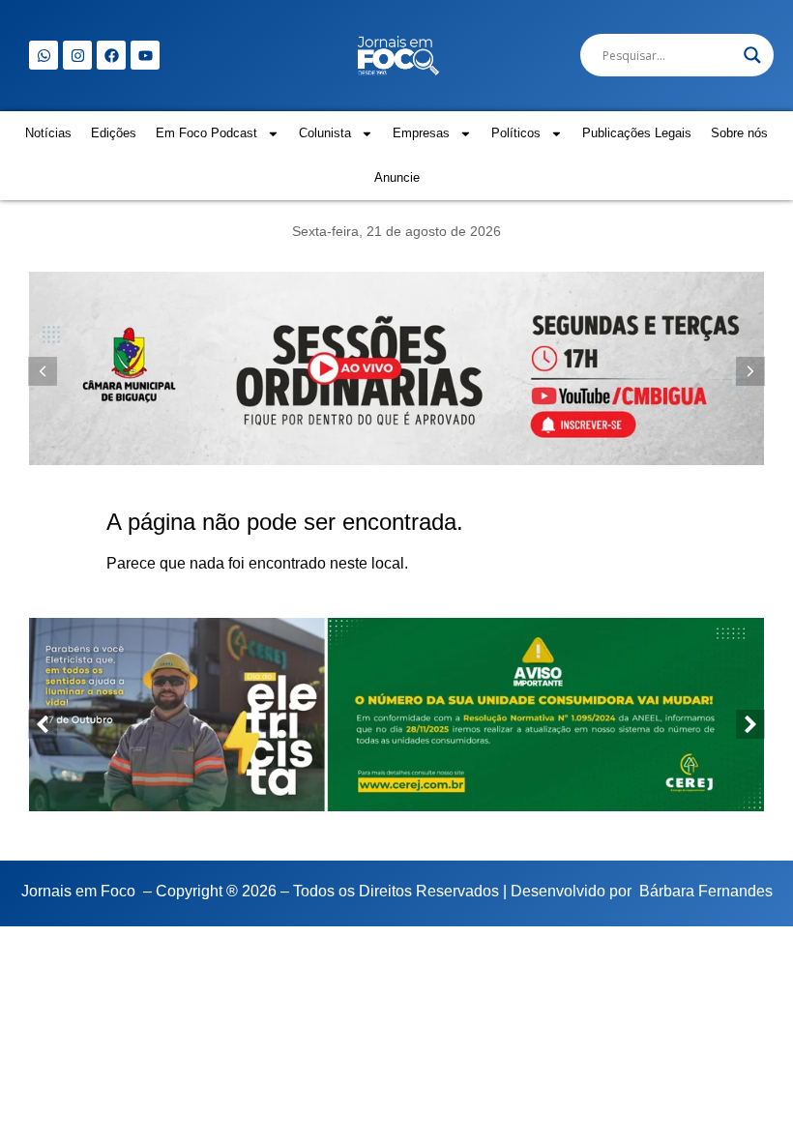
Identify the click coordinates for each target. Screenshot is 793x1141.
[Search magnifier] (752, 55)
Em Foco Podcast (206, 133)
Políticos (516, 133)
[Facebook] (111, 55)
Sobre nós (739, 133)
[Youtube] (145, 55)
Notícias (48, 133)
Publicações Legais (636, 133)
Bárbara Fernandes (706, 891)
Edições (113, 133)
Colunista (325, 133)
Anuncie (397, 177)
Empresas (421, 133)
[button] (750, 371)
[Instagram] (77, 55)
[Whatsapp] (43, 55)
